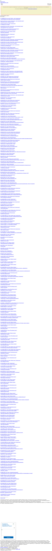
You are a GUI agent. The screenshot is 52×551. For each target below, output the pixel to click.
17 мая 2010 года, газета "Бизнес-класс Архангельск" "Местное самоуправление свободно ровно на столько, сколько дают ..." (12, 159)
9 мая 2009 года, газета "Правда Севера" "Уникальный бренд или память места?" (7, 243)
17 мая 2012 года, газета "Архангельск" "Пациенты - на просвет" (7, 74)
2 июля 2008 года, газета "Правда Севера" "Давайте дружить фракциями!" (7, 374)
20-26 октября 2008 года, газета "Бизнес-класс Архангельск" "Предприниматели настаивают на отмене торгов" (10, 317)
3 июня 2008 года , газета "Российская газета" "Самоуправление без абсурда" (8, 407)
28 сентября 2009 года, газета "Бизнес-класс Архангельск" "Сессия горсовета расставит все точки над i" (10, 210)
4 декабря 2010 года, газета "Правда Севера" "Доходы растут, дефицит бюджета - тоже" (8, 143)
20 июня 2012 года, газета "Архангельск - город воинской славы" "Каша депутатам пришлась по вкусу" (11, 53)
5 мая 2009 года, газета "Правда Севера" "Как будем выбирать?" (7, 248)
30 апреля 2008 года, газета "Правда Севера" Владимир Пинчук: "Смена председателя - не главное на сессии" (11, 432)
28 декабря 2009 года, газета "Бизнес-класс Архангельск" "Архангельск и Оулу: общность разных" (10, 189)
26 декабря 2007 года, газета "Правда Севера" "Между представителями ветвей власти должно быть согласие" (11, 448)
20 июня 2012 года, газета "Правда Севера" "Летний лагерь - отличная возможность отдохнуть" (9, 48)
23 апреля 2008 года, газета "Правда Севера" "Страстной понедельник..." (8, 435)
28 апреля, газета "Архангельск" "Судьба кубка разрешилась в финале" (7, 254)
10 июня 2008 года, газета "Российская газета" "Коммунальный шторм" (8, 391)
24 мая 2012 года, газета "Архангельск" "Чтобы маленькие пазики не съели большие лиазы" (9, 66)
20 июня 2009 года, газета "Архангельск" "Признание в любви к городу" (7, 235)
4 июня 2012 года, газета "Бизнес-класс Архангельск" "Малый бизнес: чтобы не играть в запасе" (9, 56)
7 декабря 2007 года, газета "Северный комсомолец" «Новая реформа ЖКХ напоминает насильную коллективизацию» (11, 462)
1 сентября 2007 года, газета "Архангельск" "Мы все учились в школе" (7, 495)
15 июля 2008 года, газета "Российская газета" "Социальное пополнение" (8, 369)
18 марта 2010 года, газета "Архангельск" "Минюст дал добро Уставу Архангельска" (7, 180)
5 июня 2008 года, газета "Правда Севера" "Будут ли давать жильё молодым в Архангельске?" (9, 402)
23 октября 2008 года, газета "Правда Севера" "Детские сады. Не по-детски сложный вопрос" (8, 314)
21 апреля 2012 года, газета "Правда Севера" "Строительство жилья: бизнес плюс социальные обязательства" (11, 85)
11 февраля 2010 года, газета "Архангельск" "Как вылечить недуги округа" (8, 186)
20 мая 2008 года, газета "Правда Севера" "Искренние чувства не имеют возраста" (7, 416)
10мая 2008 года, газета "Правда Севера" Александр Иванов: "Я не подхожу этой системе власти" (10, 427)
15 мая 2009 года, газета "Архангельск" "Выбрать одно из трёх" (7, 240)
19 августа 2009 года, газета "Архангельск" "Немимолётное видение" (7, 227)
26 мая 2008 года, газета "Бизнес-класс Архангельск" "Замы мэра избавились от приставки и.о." (9, 413)
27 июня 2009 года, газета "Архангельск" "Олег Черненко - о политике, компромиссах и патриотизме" (11, 232)
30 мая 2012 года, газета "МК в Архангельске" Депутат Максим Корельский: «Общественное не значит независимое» (12, 58)
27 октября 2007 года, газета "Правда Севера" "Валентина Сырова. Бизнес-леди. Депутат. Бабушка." (9, 478)
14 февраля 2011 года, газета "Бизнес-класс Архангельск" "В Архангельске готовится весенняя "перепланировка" (10, 132)
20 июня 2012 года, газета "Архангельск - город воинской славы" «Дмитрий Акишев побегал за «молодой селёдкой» (11, 50)
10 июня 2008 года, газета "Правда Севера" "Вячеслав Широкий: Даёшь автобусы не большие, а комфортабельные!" (13, 396)
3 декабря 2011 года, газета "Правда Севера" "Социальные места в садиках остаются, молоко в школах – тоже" (11, 116)
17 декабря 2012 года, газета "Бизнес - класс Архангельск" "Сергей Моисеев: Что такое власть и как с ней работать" (10, 19)
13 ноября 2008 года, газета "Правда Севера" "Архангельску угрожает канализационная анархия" (9, 298)
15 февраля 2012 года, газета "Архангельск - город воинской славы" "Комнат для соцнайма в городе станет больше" (12, 93)
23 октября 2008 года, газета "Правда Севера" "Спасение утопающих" (8, 311)
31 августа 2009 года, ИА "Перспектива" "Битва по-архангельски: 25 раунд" (7, 221)
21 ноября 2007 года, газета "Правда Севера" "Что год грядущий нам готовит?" (8, 464)
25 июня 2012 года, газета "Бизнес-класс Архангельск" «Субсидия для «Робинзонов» (9, 45)
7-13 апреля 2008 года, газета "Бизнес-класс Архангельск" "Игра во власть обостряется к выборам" (10, 443)
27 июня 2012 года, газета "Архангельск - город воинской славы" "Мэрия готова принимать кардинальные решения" (11, 40)
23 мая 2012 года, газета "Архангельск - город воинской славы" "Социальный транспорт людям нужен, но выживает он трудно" (11, 72)
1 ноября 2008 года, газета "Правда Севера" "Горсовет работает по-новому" (8, 301)
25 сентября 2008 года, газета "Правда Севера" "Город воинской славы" (8, 344)
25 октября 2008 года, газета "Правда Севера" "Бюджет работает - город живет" (8, 306)
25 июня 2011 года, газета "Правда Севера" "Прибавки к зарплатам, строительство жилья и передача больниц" (12, 122)
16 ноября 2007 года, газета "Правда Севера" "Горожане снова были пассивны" (8, 467)
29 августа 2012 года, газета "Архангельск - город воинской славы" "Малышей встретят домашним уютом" (12, 21)
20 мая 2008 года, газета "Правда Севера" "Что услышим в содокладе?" (7, 418)
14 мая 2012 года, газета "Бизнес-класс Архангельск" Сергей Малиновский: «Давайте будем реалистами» (9, 77)
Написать (8, 537)
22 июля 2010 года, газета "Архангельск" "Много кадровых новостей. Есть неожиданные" (8, 146)
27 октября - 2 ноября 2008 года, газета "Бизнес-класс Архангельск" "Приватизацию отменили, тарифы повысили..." (12, 303)
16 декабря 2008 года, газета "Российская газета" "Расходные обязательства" (8, 273)
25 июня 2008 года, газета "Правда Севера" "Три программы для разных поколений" (7, 380)
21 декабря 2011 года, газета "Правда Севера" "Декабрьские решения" (8, 109)
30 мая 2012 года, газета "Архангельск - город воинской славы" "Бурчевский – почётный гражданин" (11, 61)
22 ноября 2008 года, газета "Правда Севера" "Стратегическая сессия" (8, 292)
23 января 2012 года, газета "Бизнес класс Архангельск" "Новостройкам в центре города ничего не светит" (10, 101)
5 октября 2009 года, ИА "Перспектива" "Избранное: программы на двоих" (7, 205)
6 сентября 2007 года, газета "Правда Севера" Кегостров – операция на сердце (8, 492)
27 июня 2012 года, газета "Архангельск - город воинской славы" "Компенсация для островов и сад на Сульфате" (11, 42)
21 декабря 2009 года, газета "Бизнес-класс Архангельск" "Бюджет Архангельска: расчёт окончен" (10, 191)
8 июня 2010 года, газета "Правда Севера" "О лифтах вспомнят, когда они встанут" (7, 148)
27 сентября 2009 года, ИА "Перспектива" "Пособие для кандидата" (7, 213)
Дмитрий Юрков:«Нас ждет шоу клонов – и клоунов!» (9, 440)
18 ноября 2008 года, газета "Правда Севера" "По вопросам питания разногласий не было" (8, 295)
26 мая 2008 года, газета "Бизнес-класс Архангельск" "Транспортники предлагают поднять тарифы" (9, 410)
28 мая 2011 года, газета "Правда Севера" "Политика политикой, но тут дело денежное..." (8, 127)
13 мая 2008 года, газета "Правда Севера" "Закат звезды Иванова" (7, 424)
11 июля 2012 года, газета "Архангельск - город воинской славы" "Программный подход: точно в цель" (11, 27)
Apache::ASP (18, 549)
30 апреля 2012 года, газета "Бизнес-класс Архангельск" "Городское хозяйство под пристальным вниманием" (10, 82)
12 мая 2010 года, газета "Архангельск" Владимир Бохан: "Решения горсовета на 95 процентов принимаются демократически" (15, 165)
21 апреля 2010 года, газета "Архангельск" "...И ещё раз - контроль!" (7, 167)
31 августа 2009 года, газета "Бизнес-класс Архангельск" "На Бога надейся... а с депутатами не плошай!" (10, 224)
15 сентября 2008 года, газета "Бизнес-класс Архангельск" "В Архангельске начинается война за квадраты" (10, 347)
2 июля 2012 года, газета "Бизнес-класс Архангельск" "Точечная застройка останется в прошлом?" (9, 29)
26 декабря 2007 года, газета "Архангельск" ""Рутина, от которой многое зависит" (8, 451)
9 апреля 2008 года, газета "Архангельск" (7, 439)
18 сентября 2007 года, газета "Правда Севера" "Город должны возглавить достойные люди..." (8, 484)
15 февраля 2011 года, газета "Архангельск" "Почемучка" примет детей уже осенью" (8, 130)
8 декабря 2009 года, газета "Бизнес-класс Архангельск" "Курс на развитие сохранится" (10, 197)
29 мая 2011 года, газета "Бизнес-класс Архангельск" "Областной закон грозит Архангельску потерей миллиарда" (11, 124)
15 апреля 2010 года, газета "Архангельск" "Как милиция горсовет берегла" (7, 175)
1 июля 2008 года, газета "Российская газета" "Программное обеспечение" (8, 377)
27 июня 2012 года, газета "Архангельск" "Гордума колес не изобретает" (7, 37)
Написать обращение (4, 547)
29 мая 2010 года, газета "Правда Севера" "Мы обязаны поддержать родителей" (7, 154)
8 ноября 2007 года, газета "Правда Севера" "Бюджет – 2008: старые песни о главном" (8, 475)
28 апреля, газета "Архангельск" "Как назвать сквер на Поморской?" (6, 251)
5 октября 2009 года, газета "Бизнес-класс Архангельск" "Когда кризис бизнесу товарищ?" (10, 202)
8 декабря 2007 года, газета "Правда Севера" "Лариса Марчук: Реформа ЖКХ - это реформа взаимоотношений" (12, 459)
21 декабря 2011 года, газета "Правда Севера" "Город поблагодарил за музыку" (8, 106)
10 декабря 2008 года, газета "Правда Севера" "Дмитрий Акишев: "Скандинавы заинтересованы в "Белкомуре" (11, 276)
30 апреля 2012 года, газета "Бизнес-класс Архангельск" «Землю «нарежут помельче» (10, 79)
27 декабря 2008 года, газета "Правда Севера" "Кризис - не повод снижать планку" (8, 262)
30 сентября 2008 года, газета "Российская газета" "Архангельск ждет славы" (9, 339)
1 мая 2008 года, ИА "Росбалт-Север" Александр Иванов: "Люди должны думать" (8, 429)
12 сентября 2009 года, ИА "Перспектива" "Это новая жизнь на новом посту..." (7, 219)
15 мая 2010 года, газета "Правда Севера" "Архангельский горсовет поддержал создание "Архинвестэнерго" (12, 162)
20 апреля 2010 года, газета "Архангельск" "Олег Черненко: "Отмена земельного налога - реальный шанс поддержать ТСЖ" (14, 173)
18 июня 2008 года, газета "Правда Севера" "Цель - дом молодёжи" (7, 383)
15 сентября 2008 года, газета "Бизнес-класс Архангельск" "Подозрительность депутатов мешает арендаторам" (10, 350)
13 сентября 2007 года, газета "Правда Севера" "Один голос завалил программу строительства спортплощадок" (11, 489)
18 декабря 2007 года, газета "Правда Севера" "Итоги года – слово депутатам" (8, 453)
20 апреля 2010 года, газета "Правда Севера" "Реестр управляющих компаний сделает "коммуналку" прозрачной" (12, 170)
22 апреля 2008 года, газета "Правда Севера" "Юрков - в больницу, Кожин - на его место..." (8, 437)
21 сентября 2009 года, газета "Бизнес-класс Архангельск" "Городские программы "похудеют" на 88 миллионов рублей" (11, 216)
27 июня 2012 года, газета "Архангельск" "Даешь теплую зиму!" (7, 35)
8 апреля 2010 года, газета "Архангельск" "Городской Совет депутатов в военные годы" (8, 178)
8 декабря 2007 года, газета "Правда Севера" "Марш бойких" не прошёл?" (8, 456)
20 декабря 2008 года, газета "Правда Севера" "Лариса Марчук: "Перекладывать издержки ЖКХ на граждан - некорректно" (14, 268)
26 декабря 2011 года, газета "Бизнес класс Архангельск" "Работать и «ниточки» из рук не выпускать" (10, 103)
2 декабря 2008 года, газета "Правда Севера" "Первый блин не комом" (8, 281)
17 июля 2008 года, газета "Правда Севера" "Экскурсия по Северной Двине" (7, 366)
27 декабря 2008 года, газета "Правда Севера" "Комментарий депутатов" (8, 265)
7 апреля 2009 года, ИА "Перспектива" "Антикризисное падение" (7, 257)
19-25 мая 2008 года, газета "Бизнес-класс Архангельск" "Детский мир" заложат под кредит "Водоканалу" (10, 421)
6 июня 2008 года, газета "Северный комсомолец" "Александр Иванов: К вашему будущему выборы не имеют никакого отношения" (14, 399)
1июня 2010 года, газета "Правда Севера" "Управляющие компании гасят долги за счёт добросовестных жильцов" (13, 151)
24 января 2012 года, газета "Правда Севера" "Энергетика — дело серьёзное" (8, 98)
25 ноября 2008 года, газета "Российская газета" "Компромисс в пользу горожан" (8, 290)
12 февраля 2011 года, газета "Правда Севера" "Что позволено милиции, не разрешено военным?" (9, 135)
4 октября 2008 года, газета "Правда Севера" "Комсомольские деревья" (8, 333)
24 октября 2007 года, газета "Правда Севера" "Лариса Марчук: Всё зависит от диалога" (8, 481)
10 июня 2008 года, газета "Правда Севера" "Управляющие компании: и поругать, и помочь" (8, 394)
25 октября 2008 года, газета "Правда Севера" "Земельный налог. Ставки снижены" (8, 309)
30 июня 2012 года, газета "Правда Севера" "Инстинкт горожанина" (7, 32)
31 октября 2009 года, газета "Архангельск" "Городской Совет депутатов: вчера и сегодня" (8, 199)
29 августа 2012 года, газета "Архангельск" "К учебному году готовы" (8, 24)
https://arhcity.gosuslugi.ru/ (32, 8)
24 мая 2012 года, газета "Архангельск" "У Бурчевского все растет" (7, 69)
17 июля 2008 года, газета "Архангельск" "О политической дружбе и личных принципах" (8, 364)
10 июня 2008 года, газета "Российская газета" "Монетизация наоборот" (8, 388)
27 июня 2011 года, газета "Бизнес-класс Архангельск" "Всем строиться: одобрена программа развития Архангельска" (11, 119)
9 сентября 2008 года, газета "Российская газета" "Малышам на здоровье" (8, 353)
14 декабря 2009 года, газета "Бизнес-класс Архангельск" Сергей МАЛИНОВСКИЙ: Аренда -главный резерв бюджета (11, 194)
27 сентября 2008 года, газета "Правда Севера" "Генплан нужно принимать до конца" (8, 342)
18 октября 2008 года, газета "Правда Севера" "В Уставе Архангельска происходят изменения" (8, 320)
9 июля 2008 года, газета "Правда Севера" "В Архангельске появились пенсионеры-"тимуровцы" (10, 372)
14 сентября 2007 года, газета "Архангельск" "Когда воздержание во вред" (8, 486)
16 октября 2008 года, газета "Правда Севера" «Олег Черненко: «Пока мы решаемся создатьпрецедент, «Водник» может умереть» (14, 322)
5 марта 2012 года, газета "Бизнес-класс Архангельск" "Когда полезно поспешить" (9, 90)
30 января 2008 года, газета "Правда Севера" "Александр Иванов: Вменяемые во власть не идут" (9, 445)
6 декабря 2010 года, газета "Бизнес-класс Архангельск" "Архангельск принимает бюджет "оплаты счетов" (10, 141)
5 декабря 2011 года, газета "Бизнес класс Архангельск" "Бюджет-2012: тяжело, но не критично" (10, 114)
